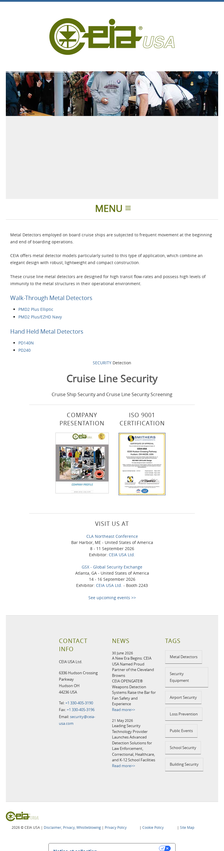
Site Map (187, 827)
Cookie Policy (153, 827)
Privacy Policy (116, 827)
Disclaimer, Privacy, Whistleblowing (72, 827)
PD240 (24, 350)
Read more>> (123, 709)
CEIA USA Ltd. (122, 554)
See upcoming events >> (112, 597)
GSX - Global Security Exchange (112, 567)
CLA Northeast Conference (112, 536)
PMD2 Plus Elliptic (35, 309)
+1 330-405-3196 (80, 709)
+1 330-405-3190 (79, 703)
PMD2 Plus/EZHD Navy (40, 317)
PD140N (26, 343)
